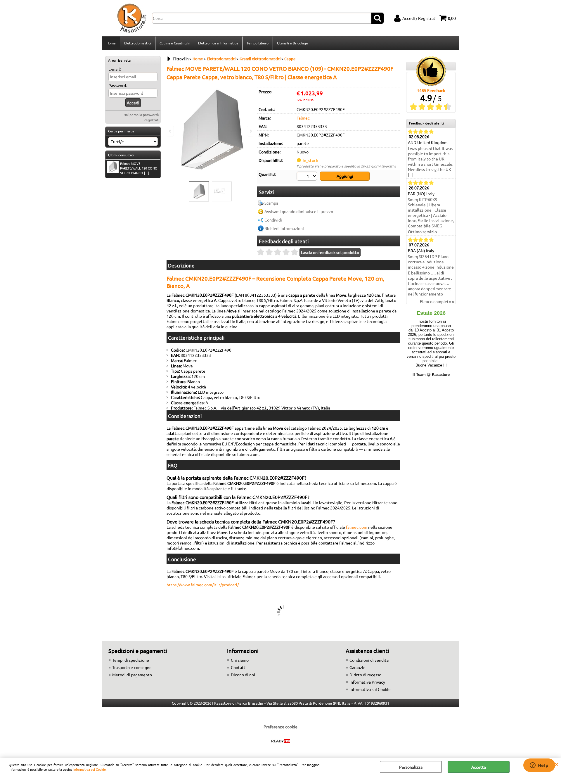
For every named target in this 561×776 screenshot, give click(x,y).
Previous (170, 131)
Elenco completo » (437, 301)
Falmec (303, 117)
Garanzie (357, 667)
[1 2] (307, 177)
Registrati (151, 119)
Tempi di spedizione (130, 660)
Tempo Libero (258, 43)
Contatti (239, 667)
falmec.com (356, 527)
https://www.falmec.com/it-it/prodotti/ (203, 584)
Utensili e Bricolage (292, 43)
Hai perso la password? (141, 114)
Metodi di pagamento (132, 674)
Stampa (271, 202)
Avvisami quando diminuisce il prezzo (298, 211)
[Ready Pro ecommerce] (280, 741)
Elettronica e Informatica (218, 43)
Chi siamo (240, 660)
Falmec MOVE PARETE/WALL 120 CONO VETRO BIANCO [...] (138, 168)
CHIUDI (556, 764)
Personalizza (411, 767)
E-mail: (114, 69)
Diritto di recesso (365, 674)
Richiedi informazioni (284, 228)
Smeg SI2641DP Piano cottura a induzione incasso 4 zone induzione (431, 261)
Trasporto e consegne (132, 667)
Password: (117, 85)
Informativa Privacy (367, 682)
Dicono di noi (243, 674)
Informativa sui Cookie (89, 769)
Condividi (273, 219)
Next (250, 131)
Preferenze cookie (280, 726)
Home (111, 43)
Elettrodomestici (137, 43)
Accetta (478, 767)
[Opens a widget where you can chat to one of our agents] (539, 765)
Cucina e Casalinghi (175, 43)
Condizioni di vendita (369, 660)
